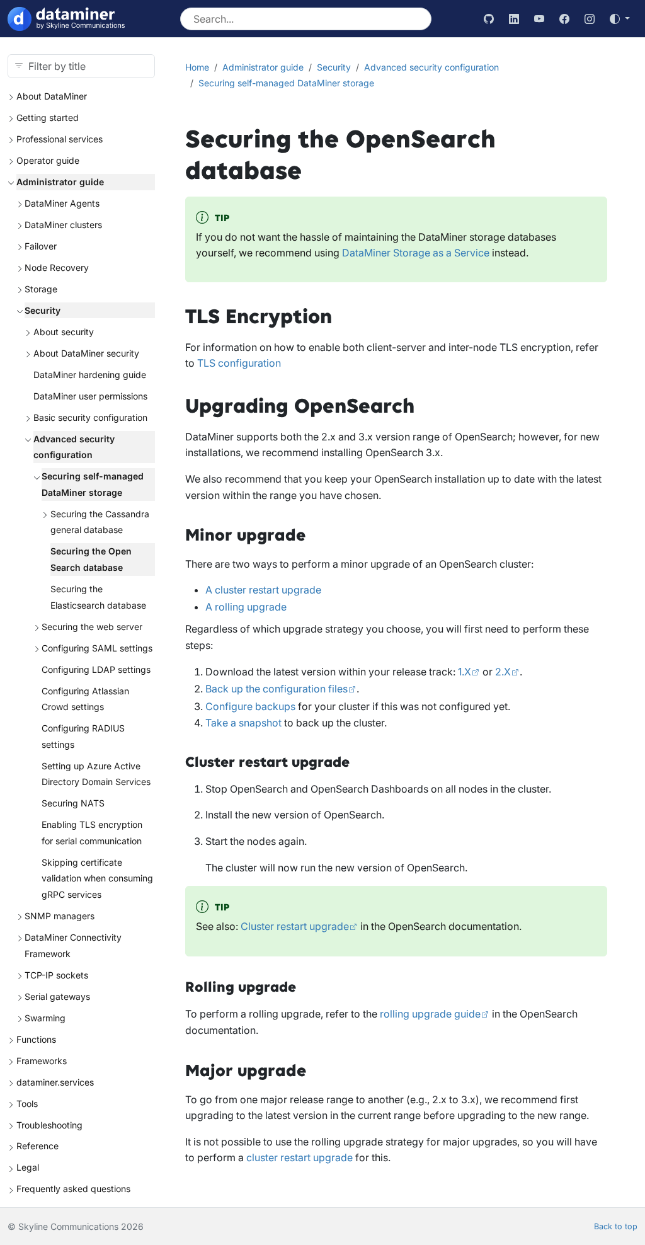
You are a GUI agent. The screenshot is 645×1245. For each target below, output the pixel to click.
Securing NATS (73, 803)
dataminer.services (55, 1082)
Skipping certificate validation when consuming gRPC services (97, 878)
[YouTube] (539, 19)
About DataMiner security (86, 353)
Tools (27, 1103)
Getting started (47, 117)
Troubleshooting (49, 1125)
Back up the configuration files (276, 688)
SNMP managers (59, 915)
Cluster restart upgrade (295, 926)
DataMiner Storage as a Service (415, 252)
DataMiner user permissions (90, 396)
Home (197, 67)
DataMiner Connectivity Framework (73, 945)
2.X (503, 671)
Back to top (615, 1226)
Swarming (45, 1018)
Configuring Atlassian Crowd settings (85, 699)
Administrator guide (60, 181)
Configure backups (250, 706)
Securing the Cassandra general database (99, 522)
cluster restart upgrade (299, 1157)
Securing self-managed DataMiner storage (93, 484)
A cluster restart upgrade (263, 589)
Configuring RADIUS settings (83, 736)
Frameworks (41, 1060)
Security (42, 310)
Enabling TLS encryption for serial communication (92, 832)
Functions (36, 1039)
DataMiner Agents (62, 203)
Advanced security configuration (74, 447)
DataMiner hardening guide (89, 374)
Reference (37, 1145)
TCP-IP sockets (56, 975)
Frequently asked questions (73, 1188)
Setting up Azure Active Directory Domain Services (96, 774)
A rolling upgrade (246, 606)
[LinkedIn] (514, 19)
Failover (41, 246)
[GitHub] (488, 19)
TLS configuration (239, 363)
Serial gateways (57, 996)
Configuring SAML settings (97, 648)
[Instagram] (589, 19)
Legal (27, 1167)
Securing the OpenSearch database (91, 559)
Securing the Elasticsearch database (98, 597)
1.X (464, 671)
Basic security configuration (90, 417)
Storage (41, 289)
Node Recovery (57, 267)
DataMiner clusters (63, 224)
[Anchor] (347, 317)
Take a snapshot (243, 722)
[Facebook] (564, 19)
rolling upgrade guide (430, 1013)
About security (63, 331)
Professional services (59, 139)
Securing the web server (92, 626)
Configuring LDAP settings (96, 669)
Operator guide (47, 160)
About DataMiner (51, 96)
